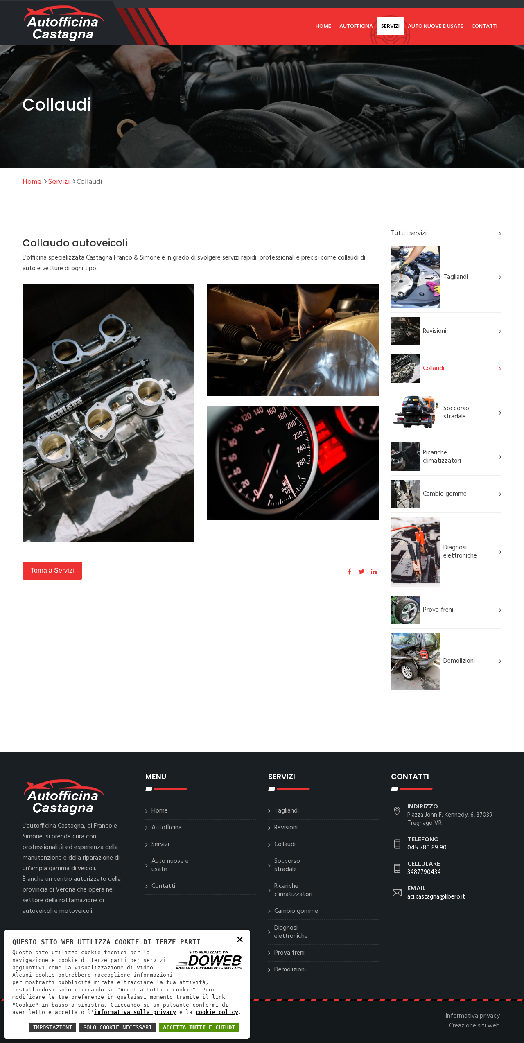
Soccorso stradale (456, 412)
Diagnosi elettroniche (460, 552)
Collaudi (433, 368)
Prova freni (438, 610)
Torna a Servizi (52, 570)
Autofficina (356, 26)
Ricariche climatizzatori (442, 457)
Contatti (484, 26)
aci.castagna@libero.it (436, 897)
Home (323, 26)
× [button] (240, 939)
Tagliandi (455, 277)
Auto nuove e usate (435, 26)
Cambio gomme (445, 494)
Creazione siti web (474, 1025)
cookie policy (217, 1012)
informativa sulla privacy (135, 1012)
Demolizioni (459, 661)
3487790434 (424, 872)
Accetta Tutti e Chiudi (199, 1027)
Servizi (390, 26)
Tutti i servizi (409, 233)
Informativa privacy (472, 1016)
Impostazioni (52, 1027)
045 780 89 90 (427, 848)
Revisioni (434, 331)
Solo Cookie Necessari (117, 1027)
